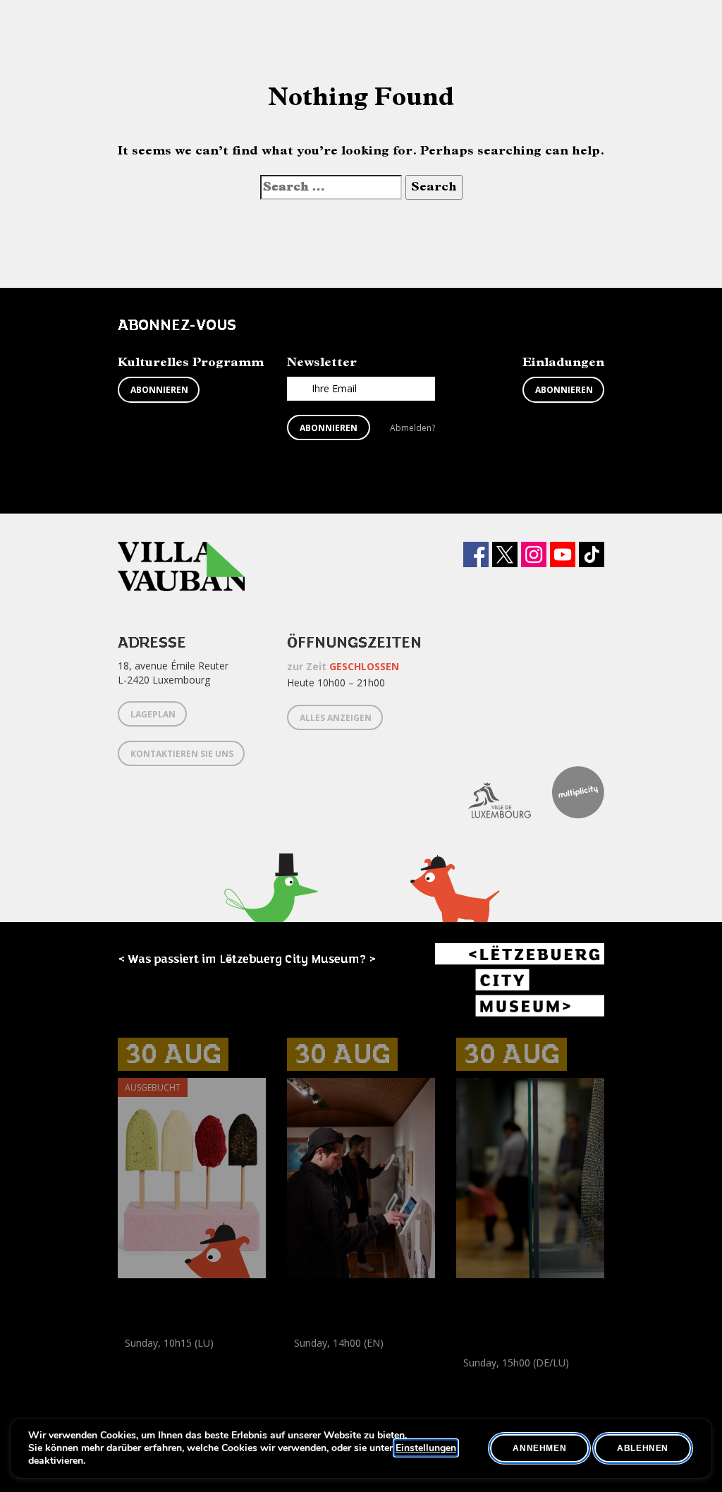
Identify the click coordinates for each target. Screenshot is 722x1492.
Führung (305, 1359)
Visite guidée (527, 1378)
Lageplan (153, 714)
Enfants (172, 1374)
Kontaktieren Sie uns (181, 754)
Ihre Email (334, 388)
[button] (271, 911)
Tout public (562, 1394)
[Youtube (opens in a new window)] (562, 554)
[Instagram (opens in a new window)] (533, 554)
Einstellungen (426, 1448)
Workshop (141, 1359)
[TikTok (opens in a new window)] (591, 554)
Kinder (135, 1374)
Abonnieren (159, 390)
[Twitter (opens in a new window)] (505, 554)
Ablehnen (642, 1448)
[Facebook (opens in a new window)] (476, 554)
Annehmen (539, 1448)
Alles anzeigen (336, 718)
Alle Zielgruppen (326, 1374)
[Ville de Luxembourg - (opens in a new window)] (489, 792)
